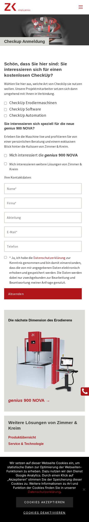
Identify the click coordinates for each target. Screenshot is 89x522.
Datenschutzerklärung (49, 258)
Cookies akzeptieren (44, 502)
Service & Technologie (26, 444)
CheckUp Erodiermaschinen (33, 102)
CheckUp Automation (27, 115)
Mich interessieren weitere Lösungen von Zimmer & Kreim (45, 166)
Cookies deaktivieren (44, 512)
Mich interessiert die (43, 155)
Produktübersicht (22, 437)
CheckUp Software (25, 109)
